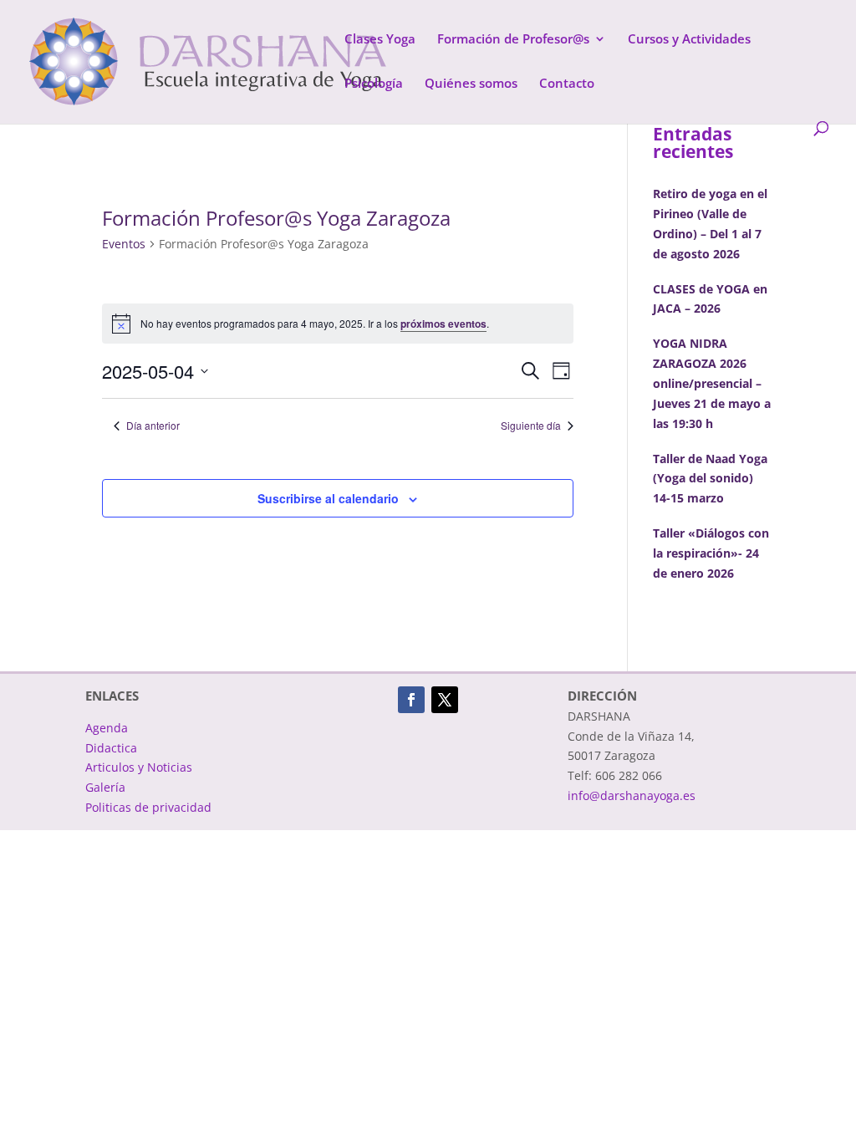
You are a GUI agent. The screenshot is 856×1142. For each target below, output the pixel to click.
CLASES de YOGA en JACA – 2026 (710, 299)
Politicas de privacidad (148, 807)
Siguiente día (531, 425)
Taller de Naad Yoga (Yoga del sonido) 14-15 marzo (710, 479)
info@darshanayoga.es (632, 795)
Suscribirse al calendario (328, 498)
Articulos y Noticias (138, 767)
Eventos (123, 244)
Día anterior (153, 425)
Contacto (566, 84)
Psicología (373, 84)
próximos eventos (443, 323)
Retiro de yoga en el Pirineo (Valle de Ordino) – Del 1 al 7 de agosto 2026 (710, 223)
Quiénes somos (471, 84)
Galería (105, 787)
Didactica (111, 748)
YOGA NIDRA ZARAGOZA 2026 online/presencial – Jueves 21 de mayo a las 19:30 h (712, 383)
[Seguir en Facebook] (411, 699)
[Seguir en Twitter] (444, 699)
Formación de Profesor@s (513, 40)
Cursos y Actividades (689, 40)
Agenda (106, 728)
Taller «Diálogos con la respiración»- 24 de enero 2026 (711, 553)
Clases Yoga (379, 40)
